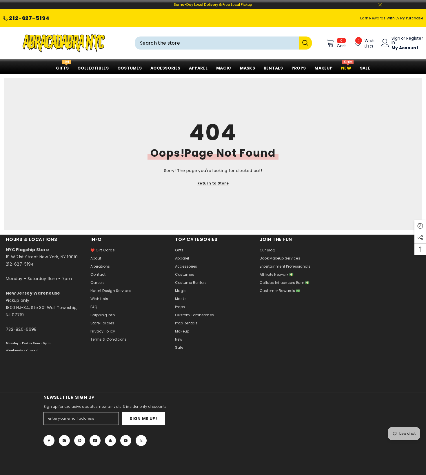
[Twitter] (141, 440)
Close (380, 4)
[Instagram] (64, 440)
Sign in (396, 40)
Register (414, 38)
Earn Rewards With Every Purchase (391, 18)
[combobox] (217, 43)
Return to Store (213, 183)
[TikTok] (95, 440)
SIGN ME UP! (143, 418)
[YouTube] (125, 440)
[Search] (223, 43)
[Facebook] (48, 440)
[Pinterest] (79, 440)
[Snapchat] (110, 440)
